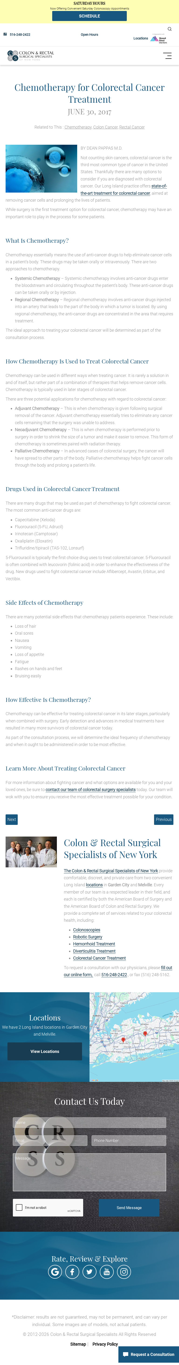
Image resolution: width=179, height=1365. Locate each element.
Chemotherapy (78, 127)
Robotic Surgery (87, 936)
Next (11, 819)
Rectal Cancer (132, 127)
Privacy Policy (105, 1344)
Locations (141, 38)
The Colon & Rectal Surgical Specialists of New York (111, 870)
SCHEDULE (89, 16)
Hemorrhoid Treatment (94, 943)
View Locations (45, 1051)
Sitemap (78, 1344)
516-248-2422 (20, 34)
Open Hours (89, 34)
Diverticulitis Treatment (94, 951)
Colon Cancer (105, 127)
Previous (164, 819)
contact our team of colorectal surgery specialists (91, 789)
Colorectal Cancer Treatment (99, 958)
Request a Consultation (152, 1354)
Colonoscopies (86, 929)
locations (94, 884)
